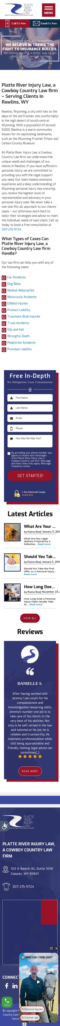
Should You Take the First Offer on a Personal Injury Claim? (40, 556)
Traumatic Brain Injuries (23, 317)
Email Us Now (49, 23)
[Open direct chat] (51, 948)
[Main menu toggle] (48, 10)
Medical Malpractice (20, 290)
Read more (44, 544)
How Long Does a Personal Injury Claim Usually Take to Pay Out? (40, 586)
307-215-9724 (11, 229)
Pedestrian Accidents (21, 343)
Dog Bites (13, 284)
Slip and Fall (15, 330)
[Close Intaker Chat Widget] (56, 948)
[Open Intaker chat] (24, 1024)
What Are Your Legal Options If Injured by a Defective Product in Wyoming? (40, 526)
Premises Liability (19, 349)
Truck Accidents (18, 323)
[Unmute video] (39, 982)
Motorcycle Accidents (21, 297)
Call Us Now (19, 23)
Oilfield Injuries (17, 303)
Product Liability (18, 310)
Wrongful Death (18, 336)
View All (30, 618)
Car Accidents (16, 277)
